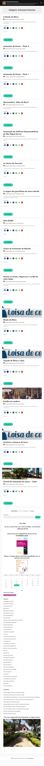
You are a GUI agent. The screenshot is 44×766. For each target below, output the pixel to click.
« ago (22, 590)
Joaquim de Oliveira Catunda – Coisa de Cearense (13, 699)
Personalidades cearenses (8, 678)
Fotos (4, 650)
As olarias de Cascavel (12, 163)
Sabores (4, 683)
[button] (39, 732)
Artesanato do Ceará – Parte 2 (16, 46)
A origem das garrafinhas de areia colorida (21, 191)
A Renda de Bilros (10, 17)
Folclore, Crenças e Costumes (9, 648)
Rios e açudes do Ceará (7, 681)
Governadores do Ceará (8, 657)
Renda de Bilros (9, 319)
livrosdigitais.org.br (22, 535)
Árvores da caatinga (7, 615)
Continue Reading (8, 39)
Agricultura (5, 608)
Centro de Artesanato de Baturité (17, 248)
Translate (32, 510)
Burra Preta (13, 713)
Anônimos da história (7, 610)
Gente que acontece (7, 655)
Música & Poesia (6, 671)
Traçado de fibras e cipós (13, 360)
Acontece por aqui (6, 606)
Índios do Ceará (6, 664)
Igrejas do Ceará (6, 662)
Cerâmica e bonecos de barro (15, 442)
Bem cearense (6, 617)
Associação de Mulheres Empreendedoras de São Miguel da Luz (20, 132)
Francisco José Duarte (7, 711)
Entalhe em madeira (11, 401)
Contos (4, 634)
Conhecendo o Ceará (7, 631)
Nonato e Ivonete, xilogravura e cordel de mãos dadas (20, 277)
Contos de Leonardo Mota (8, 636)
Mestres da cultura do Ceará (8, 669)
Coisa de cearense (6, 627)
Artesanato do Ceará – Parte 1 (16, 74)
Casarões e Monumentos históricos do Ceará (12, 620)
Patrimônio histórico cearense (9, 676)
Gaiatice (5, 652)
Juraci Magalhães (17, 711)
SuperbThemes (30, 758)
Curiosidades (6, 641)
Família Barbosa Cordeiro (8, 643)
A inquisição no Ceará (7, 601)
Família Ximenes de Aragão (8, 645)
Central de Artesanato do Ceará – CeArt (20, 481)
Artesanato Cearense (7, 613)
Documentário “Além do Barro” (16, 102)
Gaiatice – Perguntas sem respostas (22, 704)
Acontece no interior (7, 603)
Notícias (5, 674)
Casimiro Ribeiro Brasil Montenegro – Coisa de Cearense (14, 697)
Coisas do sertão (6, 629)
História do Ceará (6, 659)
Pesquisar (38, 517)
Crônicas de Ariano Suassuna (9, 638)
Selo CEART (8, 220)
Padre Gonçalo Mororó (29, 699)
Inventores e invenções (7, 667)
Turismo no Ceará (6, 685)
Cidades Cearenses (7, 624)
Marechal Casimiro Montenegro (33, 697)
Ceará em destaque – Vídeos (8, 622)
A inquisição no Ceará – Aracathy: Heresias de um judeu (18, 708)
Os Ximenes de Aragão (19, 692)
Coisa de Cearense (12, 2)
